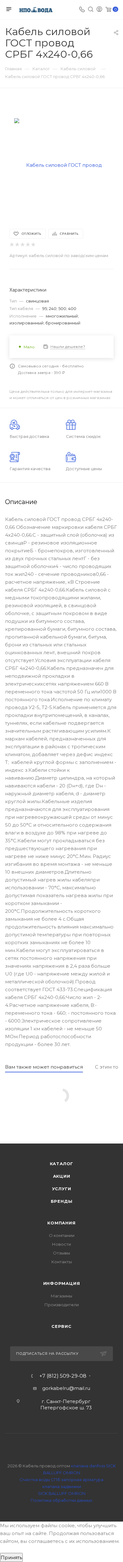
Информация (61, 1283)
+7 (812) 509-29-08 (62, 1376)
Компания (61, 1222)
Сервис (61, 1326)
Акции (61, 1176)
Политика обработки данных (61, 1500)
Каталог (61, 1163)
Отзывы (61, 1252)
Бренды (62, 1201)
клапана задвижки (61, 1486)
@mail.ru (79, 1388)
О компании (61, 1235)
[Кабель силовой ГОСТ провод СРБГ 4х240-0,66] (61, 165)
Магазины (61, 1295)
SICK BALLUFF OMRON (61, 1493)
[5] (33, 245)
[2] (17, 245)
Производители (61, 1304)
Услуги (61, 1188)
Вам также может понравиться (44, 1067)
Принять (11, 1557)
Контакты (61, 1261)
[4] (27, 245)
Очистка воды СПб (40, 1479)
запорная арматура (82, 1479)
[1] (11, 245)
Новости (61, 1244)
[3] (22, 245)
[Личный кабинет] (99, 10)
